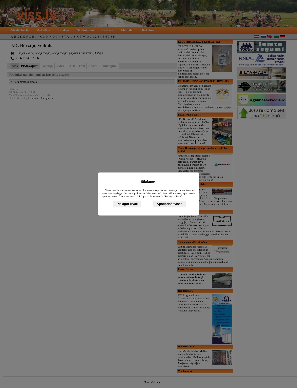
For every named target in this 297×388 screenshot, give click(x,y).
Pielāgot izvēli (127, 204)
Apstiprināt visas (169, 204)
